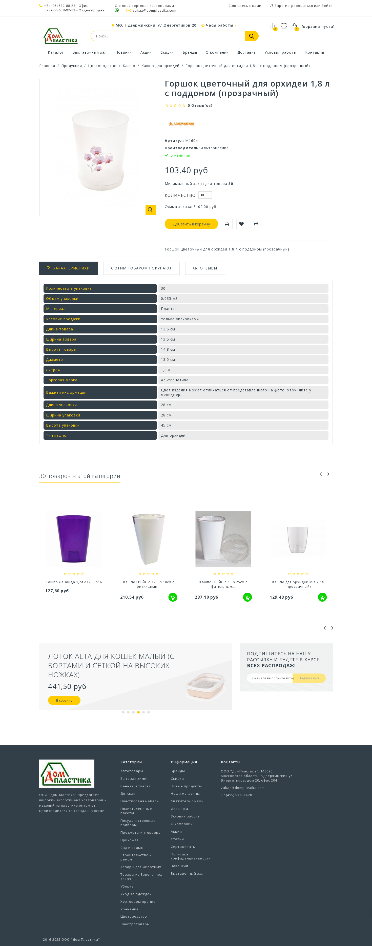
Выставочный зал (89, 52)
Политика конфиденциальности (191, 856)
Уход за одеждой (136, 894)
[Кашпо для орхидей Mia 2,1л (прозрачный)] (298, 539)
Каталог (56, 52)
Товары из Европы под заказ (141, 876)
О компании (217, 52)
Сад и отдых (131, 847)
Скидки (167, 52)
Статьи (177, 839)
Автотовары (131, 771)
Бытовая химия (134, 778)
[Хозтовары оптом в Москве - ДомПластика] (60, 36)
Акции (146, 52)
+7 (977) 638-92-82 (59, 10)
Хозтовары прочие (138, 901)
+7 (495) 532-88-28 (59, 5)
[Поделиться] (256, 224)
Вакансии (179, 866)
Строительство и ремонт (136, 857)
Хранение (129, 909)
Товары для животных (140, 867)
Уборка (127, 886)
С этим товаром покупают (141, 268)
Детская (127, 793)
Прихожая (129, 840)
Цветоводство (102, 65)
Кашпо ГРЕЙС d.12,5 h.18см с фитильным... (148, 584)
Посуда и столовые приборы (138, 822)
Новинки (123, 52)
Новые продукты (186, 786)
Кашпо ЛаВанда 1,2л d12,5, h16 (74, 582)
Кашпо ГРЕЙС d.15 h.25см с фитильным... (223, 584)
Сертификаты (183, 846)
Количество (180, 195)
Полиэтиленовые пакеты (136, 810)
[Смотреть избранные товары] (284, 27)
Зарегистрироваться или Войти (303, 5)
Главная (47, 65)
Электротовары (135, 924)
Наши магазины (185, 793)
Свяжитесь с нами (245, 5)
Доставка (246, 52)
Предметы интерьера (140, 832)
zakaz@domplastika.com (154, 10)
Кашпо (129, 65)
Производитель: (182, 147)
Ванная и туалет (135, 786)
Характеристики (71, 268)
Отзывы (208, 268)
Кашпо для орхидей (160, 65)
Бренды (190, 52)
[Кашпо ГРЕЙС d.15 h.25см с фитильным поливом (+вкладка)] (223, 539)
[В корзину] (172, 597)
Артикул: (174, 140)
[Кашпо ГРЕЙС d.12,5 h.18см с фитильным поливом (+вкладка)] (148, 539)
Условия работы (280, 52)
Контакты (314, 52)
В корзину (64, 700)
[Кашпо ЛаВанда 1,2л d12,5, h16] (73, 539)
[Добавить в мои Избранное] (241, 224)
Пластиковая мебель (139, 801)
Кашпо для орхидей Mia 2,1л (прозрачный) (298, 584)
